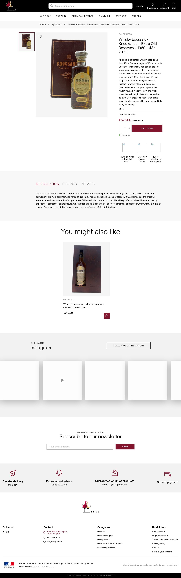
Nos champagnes (105, 536)
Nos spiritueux (103, 540)
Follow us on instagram (128, 345)
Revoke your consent (162, 552)
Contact (155, 548)
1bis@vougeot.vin (54, 542)
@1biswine (37, 343)
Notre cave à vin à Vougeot (109, 544)
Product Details (78, 184)
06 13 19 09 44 (53, 538)
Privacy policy (158, 544)
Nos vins (101, 532)
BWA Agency (110, 575)
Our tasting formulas (106, 548)
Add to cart (147, 128)
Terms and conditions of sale (165, 540)
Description (47, 184)
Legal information (160, 536)
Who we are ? (158, 532)
